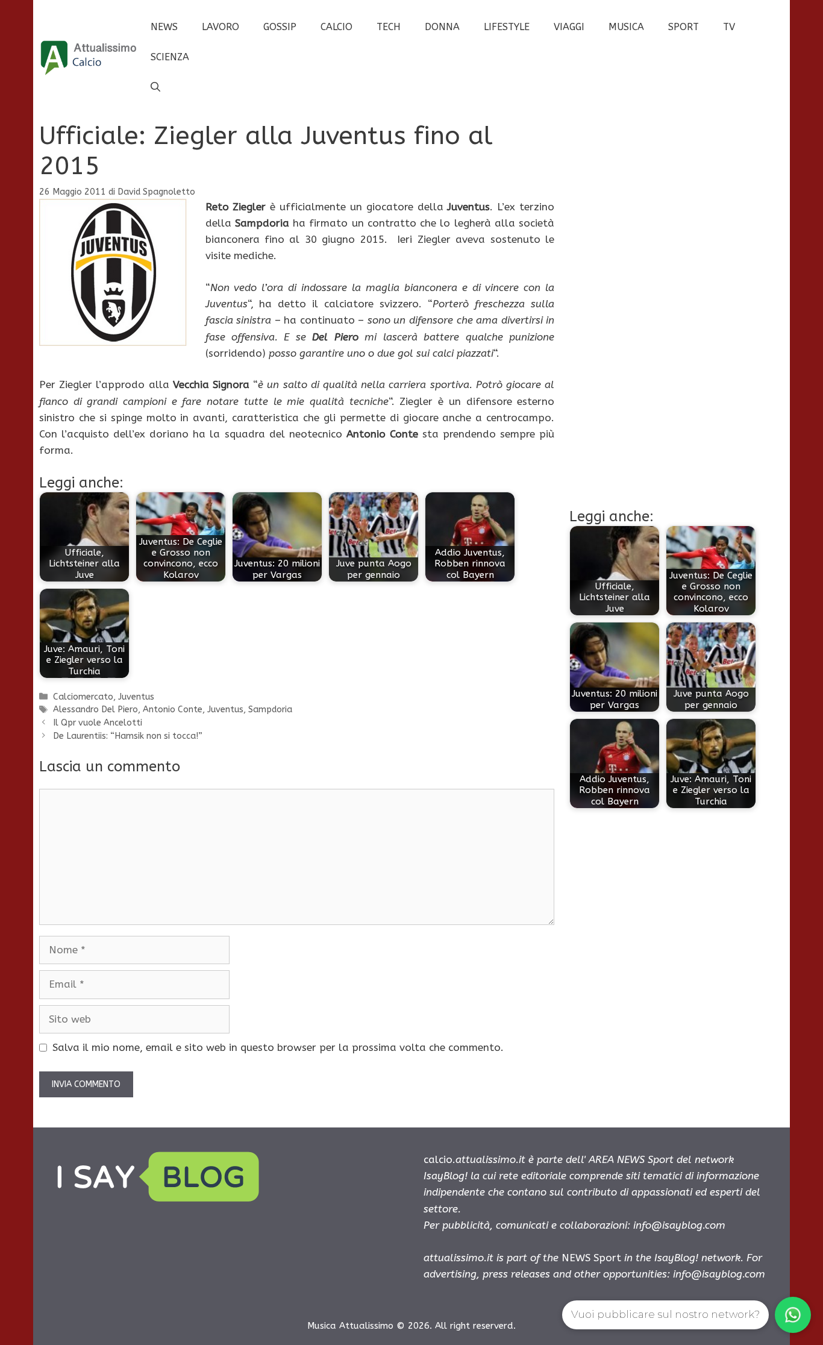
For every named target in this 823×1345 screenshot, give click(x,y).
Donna (442, 27)
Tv (729, 27)
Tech (389, 27)
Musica (626, 27)
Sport (683, 27)
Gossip (279, 27)
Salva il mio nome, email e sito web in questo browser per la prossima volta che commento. (278, 1047)
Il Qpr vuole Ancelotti (97, 723)
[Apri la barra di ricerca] (155, 87)
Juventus (136, 697)
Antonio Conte (172, 709)
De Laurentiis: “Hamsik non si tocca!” (127, 736)
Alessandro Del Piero (95, 709)
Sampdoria (270, 709)
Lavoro (220, 27)
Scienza (170, 57)
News (164, 27)
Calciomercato (83, 697)
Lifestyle (507, 27)
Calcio (336, 27)
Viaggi (569, 27)
